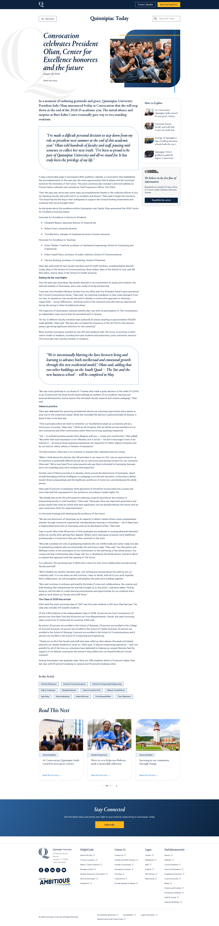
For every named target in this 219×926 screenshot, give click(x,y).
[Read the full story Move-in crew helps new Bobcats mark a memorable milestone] (109, 735)
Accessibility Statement (107, 915)
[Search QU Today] (155, 18)
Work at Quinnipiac (89, 879)
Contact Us (120, 855)
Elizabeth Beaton (69, 690)
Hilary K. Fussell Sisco (116, 690)
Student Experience (99, 755)
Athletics (169, 860)
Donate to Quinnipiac (124, 865)
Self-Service (151, 874)
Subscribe (109, 824)
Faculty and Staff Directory (126, 860)
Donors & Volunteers (173, 869)
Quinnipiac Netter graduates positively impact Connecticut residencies (164, 155)
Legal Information (149, 915)
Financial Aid (121, 879)
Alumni (168, 855)
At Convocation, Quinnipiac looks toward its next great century (166, 113)
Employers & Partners (174, 874)
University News (49, 755)
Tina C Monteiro (124, 696)
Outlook (149, 869)
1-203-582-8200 (59, 862)
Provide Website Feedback (126, 883)
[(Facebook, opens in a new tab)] (41, 870)
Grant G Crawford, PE (91, 690)
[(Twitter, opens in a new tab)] (46, 870)
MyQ (148, 865)
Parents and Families (174, 888)
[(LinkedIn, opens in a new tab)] (52, 870)
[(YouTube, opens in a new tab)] (64, 870)
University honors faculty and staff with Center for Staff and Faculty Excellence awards (165, 127)
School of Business (49, 684)
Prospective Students (173, 893)
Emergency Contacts (124, 869)
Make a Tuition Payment (91, 865)
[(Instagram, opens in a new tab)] (58, 870)
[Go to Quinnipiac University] (41, 5)
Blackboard (150, 860)
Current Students (172, 865)
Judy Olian (45, 696)
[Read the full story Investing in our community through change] (158, 735)
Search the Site (87, 855)
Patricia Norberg (62, 696)
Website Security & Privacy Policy (111, 919)
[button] (116, 786)
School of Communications (74, 684)
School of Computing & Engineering (106, 684)
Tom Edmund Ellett (103, 696)
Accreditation (129, 915)
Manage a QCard (88, 869)
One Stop (119, 874)
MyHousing (151, 879)
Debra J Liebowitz (48, 690)
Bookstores (86, 883)
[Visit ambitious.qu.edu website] (55, 881)
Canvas (149, 855)
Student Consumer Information (93, 874)
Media (168, 883)
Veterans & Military (173, 902)
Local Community (172, 879)
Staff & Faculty (171, 897)
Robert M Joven (82, 696)
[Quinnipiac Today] (109, 18)
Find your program (88, 860)
